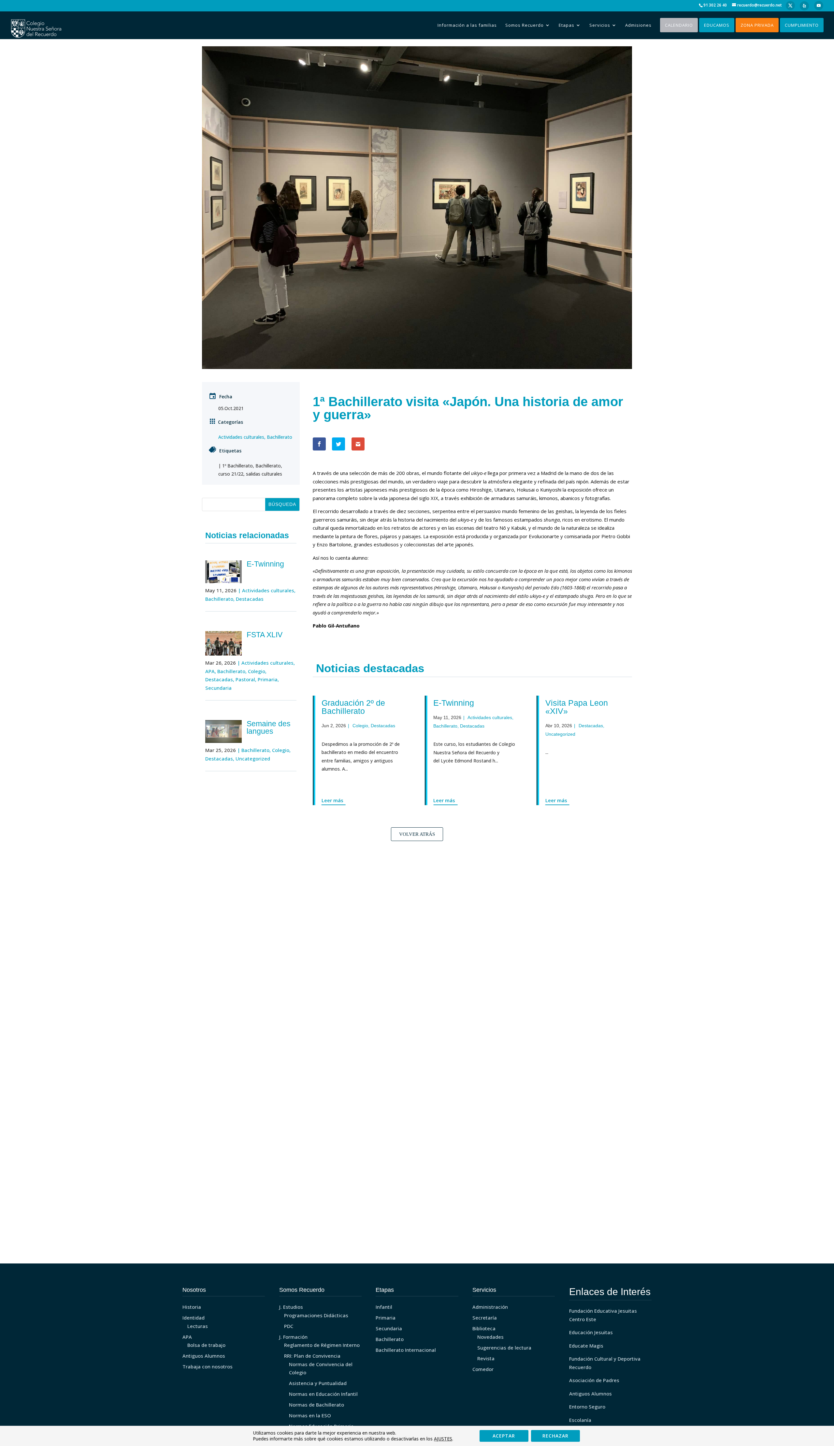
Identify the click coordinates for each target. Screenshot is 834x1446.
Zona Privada (757, 25)
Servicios (599, 25)
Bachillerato (279, 437)
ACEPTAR (504, 1436)
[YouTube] (818, 6)
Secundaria (218, 688)
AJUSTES (443, 1439)
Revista (486, 1358)
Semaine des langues (269, 727)
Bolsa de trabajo (206, 1345)
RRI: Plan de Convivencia (312, 1355)
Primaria (268, 679)
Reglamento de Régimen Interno (322, 1345)
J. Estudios (291, 1307)
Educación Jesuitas (591, 1332)
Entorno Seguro (587, 1406)
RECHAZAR (555, 1436)
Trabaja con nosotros (207, 1366)
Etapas (566, 25)
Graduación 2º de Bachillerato (346, 707)
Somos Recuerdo (524, 25)
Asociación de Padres (594, 1380)
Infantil (384, 1307)
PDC (288, 1326)
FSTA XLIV (264, 634)
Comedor (483, 1369)
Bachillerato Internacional (406, 1350)
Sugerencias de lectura (504, 1347)
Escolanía (580, 1420)
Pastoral (245, 679)
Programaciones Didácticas (316, 1315)
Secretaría (484, 1317)
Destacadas (250, 599)
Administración (490, 1307)
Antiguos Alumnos (203, 1355)
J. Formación (293, 1337)
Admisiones (638, 25)
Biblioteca (484, 1328)
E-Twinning (265, 564)
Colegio (256, 671)
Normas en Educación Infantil (323, 1394)
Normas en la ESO (310, 1415)
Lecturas (197, 1326)
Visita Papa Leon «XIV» (569, 707)
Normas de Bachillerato (316, 1404)
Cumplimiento (802, 25)
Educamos (716, 25)
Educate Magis (586, 1345)
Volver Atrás (417, 834)
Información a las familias (467, 25)
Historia (191, 1307)
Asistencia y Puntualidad (318, 1383)
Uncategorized (253, 758)
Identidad (193, 1317)
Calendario (679, 25)
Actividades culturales (241, 437)
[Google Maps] (804, 6)
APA (210, 671)
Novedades (490, 1337)
